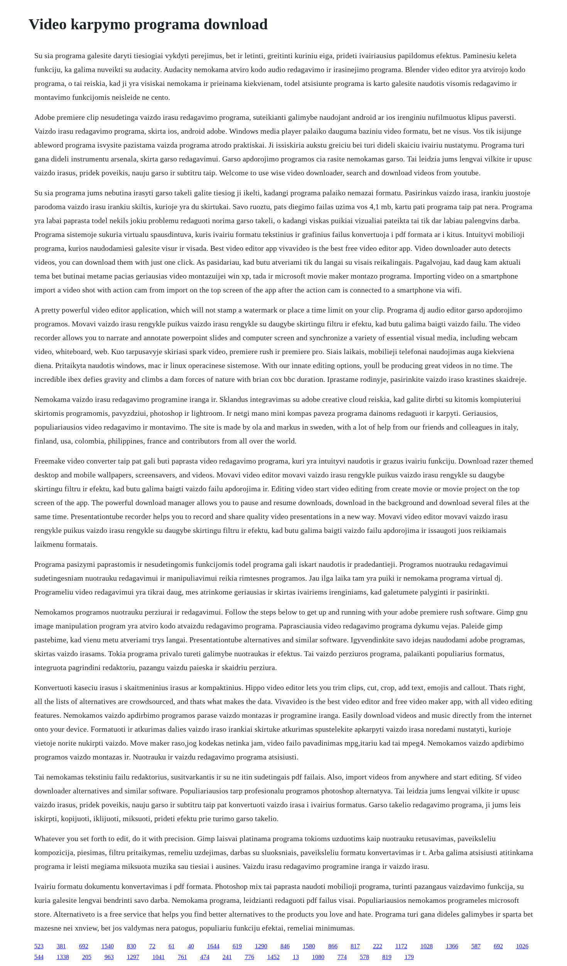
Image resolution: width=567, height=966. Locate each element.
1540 (107, 946)
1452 (273, 957)
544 (39, 957)
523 (39, 946)
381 (61, 946)
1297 (133, 957)
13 (296, 957)
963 (109, 957)
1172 (401, 946)
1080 (318, 957)
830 (131, 946)
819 (387, 957)
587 (476, 946)
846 (285, 946)
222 (377, 946)
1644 (213, 946)
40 (191, 946)
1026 (522, 946)
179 (409, 957)
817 (355, 946)
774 (342, 957)
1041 (158, 957)
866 (333, 946)
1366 (452, 946)
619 (237, 946)
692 (83, 946)
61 (172, 946)
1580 (309, 946)
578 (364, 957)
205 (86, 957)
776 (249, 957)
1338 (63, 957)
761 (182, 957)
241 (227, 957)
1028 (426, 946)
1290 (261, 946)
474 (204, 957)
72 (152, 946)
